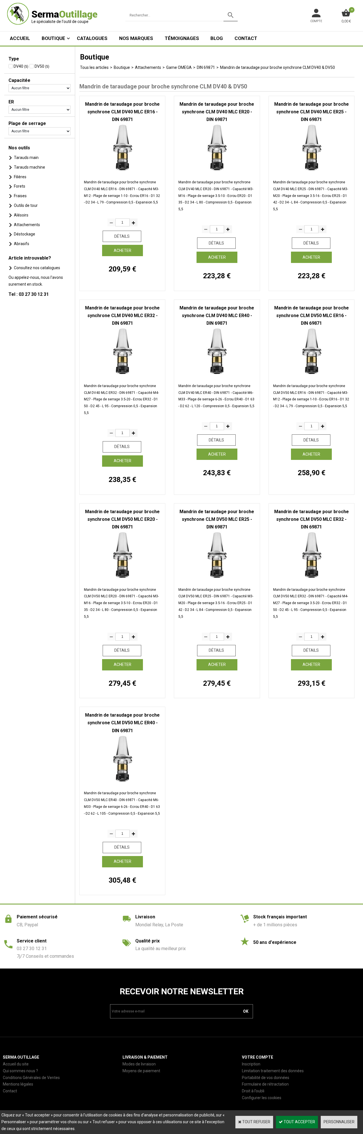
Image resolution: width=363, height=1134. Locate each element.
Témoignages (182, 38)
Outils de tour (26, 205)
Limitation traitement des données (273, 1071)
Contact (246, 38)
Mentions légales (18, 1084)
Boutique (53, 38)
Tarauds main (26, 157)
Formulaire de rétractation (265, 1084)
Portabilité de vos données (265, 1077)
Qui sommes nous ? (20, 1071)
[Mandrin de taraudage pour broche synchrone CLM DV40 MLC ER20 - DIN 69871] (216, 171)
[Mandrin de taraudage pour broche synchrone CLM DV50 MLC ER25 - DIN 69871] (216, 578)
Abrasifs (21, 243)
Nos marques (136, 38)
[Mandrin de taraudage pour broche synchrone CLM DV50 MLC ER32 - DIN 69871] (311, 578)
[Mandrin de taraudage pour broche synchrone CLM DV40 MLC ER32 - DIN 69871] (122, 374)
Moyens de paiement (141, 1071)
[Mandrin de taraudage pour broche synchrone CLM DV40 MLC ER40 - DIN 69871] (216, 374)
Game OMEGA (179, 67)
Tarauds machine (29, 167)
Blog (216, 38)
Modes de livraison (139, 1064)
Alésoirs (21, 215)
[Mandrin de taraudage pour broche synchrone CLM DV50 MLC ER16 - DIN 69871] (311, 374)
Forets (19, 186)
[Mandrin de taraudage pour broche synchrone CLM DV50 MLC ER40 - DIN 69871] (122, 782)
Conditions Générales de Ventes (31, 1077)
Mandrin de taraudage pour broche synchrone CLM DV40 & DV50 (277, 67)
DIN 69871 (206, 67)
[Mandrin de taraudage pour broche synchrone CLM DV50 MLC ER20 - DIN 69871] (122, 578)
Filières (20, 177)
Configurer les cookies (261, 1097)
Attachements (27, 224)
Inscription (251, 1064)
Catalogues (92, 38)
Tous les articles (94, 67)
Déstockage (24, 234)
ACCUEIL (20, 38)
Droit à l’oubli (253, 1091)
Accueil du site (16, 1064)
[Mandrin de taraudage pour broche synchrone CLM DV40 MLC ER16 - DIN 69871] (122, 171)
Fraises (20, 196)
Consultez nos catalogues (37, 268)
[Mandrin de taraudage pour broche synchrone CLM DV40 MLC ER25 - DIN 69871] (311, 171)
